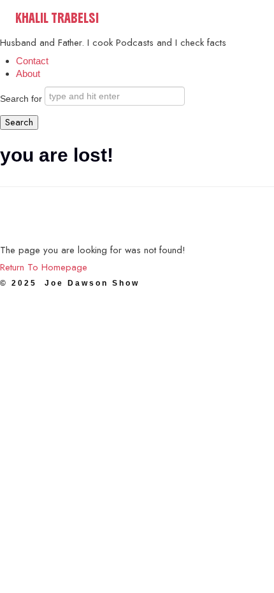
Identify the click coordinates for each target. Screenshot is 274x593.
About (28, 73)
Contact (32, 60)
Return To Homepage (43, 267)
